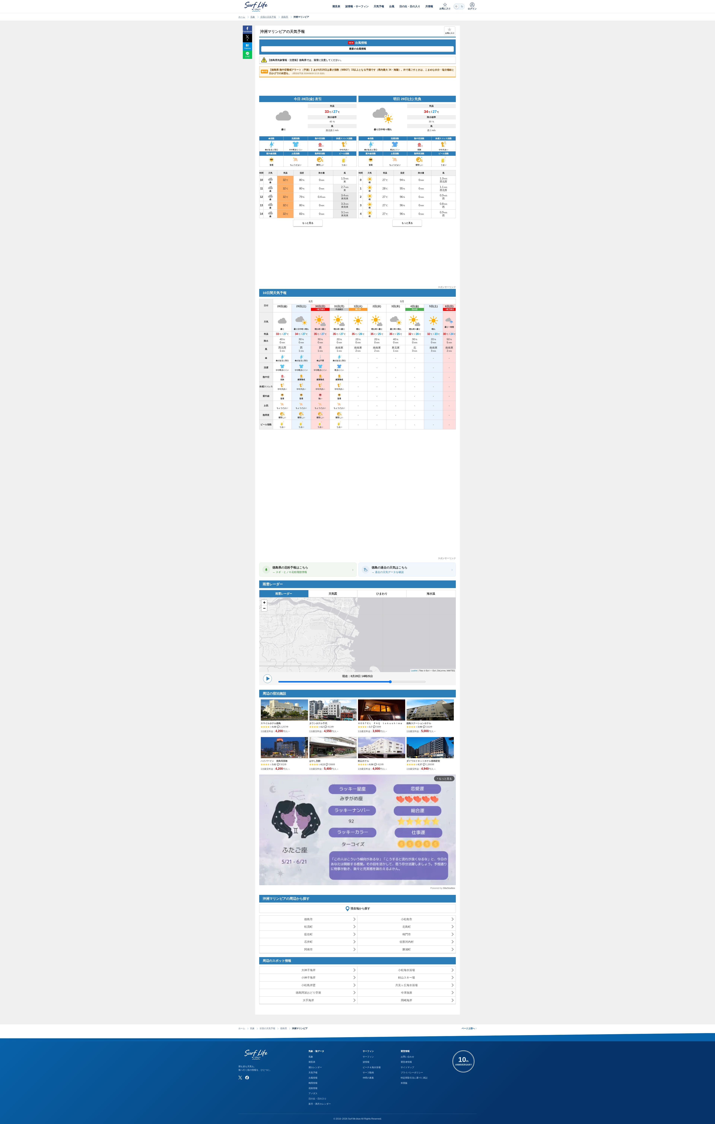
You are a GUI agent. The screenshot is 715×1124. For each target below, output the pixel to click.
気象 (252, 17)
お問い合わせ (407, 1056)
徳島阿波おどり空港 (308, 992)
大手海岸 (308, 1000)
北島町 (406, 926)
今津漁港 (406, 992)
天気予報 (313, 1072)
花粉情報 (313, 1088)
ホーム (241, 17)
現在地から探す (360, 908)
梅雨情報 (313, 1083)
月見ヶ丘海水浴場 (406, 985)
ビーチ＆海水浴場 (372, 1067)
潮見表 (312, 1062)
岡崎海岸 (406, 1000)
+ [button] (264, 602)
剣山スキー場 (406, 977)
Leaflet (414, 670)
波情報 (366, 1062)
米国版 (404, 1083)
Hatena (247, 48)
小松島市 (406, 919)
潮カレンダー (315, 1067)
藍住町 (308, 934)
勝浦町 (406, 949)
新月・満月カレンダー (320, 1104)
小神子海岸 (308, 977)
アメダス (313, 1093)
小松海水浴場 (406, 970)
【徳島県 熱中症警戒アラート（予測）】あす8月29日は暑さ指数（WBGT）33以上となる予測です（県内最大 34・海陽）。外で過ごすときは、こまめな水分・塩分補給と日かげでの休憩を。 (358, 71)
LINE (247, 56)
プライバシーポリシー (412, 1072)
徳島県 (284, 17)
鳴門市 (406, 934)
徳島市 (308, 919)
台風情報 (313, 1077)
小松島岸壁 (308, 985)
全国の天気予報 (268, 17)
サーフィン (368, 1056)
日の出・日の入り (317, 1098)
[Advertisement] (357, 259)
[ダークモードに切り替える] (459, 6)
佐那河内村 (407, 941)
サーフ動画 (368, 1072)
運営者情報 (406, 1062)
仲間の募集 (368, 1077)
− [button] (264, 608)
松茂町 (308, 926)
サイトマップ (407, 1067)
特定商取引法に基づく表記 (414, 1077)
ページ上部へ (469, 1028)
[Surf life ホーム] (256, 6)
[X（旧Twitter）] (240, 1077)
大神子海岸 (308, 970)
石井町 (308, 941)
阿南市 (308, 949)
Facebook (247, 31)
